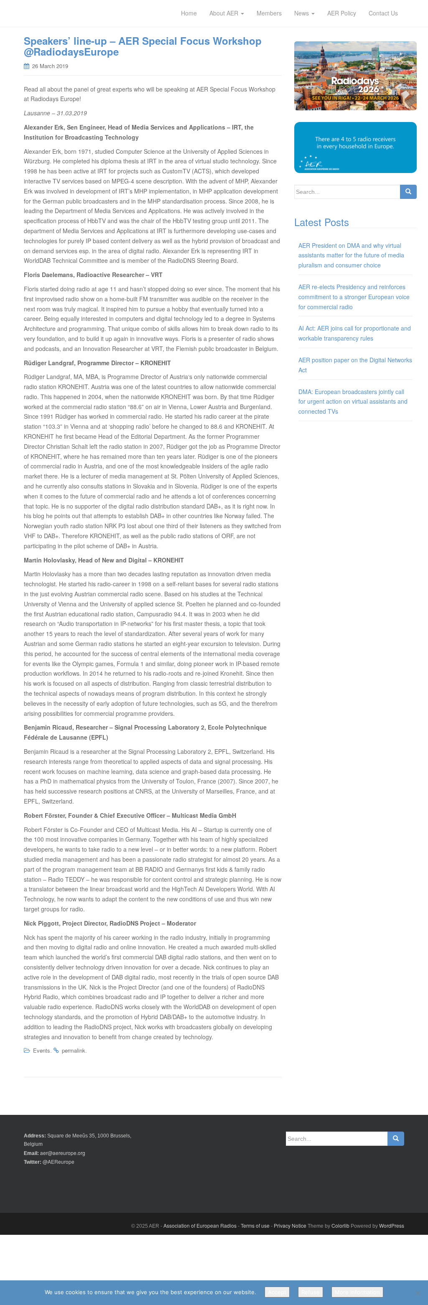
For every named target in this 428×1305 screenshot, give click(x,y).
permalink (73, 1050)
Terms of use (255, 1225)
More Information (357, 1292)
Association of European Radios (200, 1225)
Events (41, 1050)
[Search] (408, 192)
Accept (277, 1292)
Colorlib (340, 1225)
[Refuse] (417, 1293)
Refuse (310, 1292)
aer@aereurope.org (62, 1152)
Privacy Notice (290, 1225)
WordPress (391, 1225)
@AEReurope (58, 1161)
